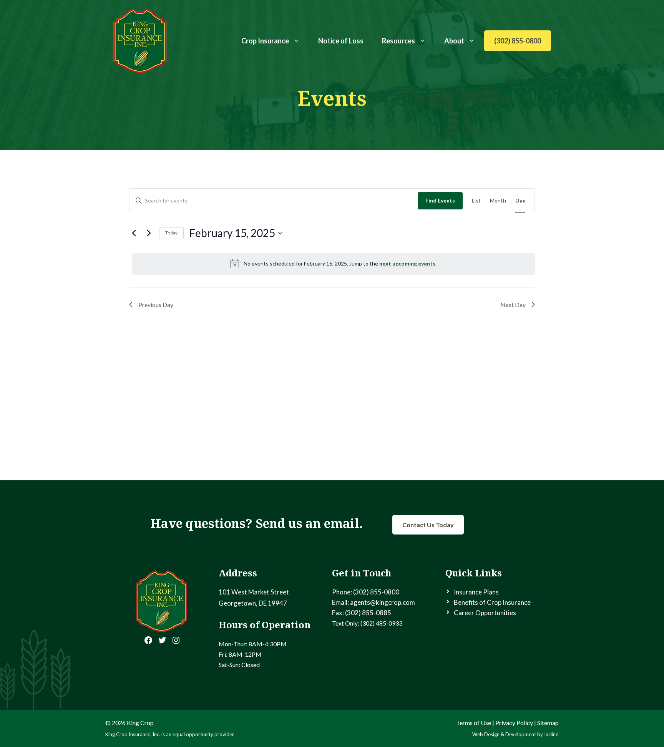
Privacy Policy (514, 722)
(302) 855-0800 (517, 41)
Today (171, 233)
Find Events (440, 200)
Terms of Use (473, 722)
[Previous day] (133, 233)
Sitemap (548, 722)
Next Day (513, 304)
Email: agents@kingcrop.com (373, 602)
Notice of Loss (341, 41)
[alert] (333, 263)
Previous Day (155, 304)
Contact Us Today (428, 524)
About (454, 41)
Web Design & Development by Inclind (515, 734)
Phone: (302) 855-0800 (365, 592)
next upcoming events (407, 263)
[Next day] (148, 233)
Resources (398, 41)
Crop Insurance (265, 41)
